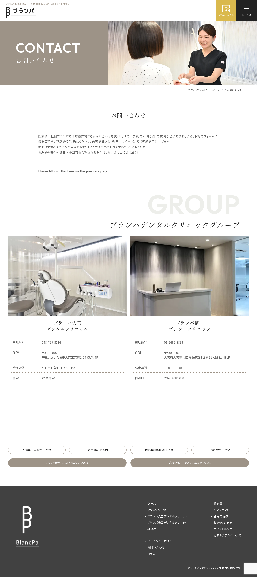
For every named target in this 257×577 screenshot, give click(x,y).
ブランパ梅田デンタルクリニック (167, 522)
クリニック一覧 (156, 510)
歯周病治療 (221, 516)
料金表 (151, 529)
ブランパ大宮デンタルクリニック (167, 516)
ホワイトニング (223, 529)
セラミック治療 (223, 522)
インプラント (221, 510)
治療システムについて (227, 535)
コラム (151, 554)
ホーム (151, 503)
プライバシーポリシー (161, 541)
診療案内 (219, 503)
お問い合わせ (156, 547)
